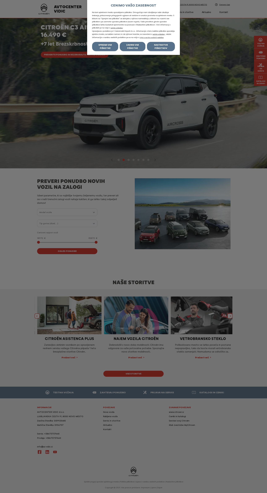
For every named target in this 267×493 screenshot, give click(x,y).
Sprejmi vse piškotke (105, 46)
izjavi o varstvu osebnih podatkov (152, 37)
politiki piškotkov (117, 28)
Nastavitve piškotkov (161, 46)
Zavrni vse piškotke (132, 46)
